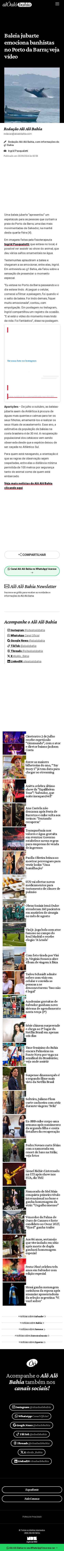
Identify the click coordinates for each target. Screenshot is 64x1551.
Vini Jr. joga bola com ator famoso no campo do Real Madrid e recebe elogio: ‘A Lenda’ (43, 935)
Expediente (32, 1489)
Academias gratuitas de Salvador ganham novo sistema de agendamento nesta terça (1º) (43, 1006)
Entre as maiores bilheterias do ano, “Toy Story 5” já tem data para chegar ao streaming (43, 767)
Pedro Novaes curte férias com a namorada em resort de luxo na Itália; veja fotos (43, 1150)
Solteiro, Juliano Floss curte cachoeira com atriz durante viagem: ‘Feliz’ (43, 1102)
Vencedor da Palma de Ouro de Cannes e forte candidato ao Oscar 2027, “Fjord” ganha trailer (43, 1222)
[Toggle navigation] (57, 4)
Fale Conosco (32, 1498)
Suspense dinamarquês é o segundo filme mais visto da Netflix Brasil (43, 1078)
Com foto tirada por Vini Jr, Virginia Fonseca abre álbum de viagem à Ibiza (42, 958)
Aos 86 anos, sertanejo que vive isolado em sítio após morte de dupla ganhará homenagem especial (42, 1246)
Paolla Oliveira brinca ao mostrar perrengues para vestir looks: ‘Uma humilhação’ (43, 863)
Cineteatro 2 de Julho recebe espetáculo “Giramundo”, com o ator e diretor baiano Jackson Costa (43, 743)
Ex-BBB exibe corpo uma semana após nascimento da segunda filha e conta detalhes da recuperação (43, 1126)
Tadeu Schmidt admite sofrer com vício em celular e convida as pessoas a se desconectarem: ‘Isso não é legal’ (43, 982)
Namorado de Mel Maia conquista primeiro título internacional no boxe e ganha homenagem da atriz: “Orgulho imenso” (43, 1198)
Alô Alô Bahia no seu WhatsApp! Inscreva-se (32, 1548)
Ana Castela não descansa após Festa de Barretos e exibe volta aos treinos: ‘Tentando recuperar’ (43, 815)
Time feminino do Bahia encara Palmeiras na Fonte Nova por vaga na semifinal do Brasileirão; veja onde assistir (42, 1054)
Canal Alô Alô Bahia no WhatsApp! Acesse (33, 569)
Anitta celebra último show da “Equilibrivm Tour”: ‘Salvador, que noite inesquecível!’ (40, 791)
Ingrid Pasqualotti (16, 244)
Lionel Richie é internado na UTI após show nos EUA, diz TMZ (42, 1174)
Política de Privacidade (32, 1517)
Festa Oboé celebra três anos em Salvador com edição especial (42, 1270)
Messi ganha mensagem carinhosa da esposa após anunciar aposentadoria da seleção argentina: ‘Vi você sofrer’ (43, 1294)
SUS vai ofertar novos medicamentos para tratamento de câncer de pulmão (43, 887)
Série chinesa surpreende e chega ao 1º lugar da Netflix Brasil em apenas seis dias (43, 1030)
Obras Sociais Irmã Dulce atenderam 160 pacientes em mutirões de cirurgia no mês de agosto (43, 911)
